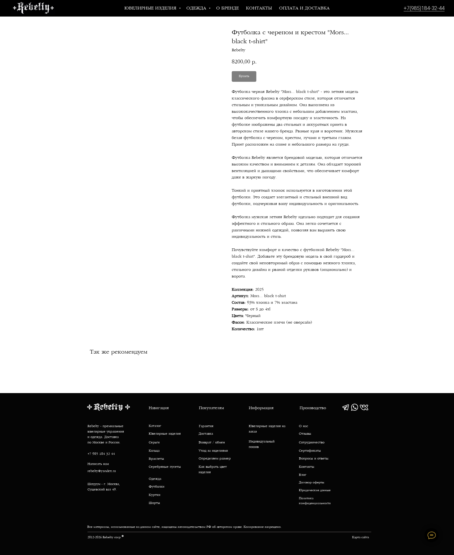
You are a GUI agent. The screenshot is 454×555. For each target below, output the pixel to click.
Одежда (197, 8)
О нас (303, 426)
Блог (302, 475)
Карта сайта (360, 537)
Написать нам (98, 464)
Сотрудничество (311, 442)
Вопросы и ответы (313, 458)
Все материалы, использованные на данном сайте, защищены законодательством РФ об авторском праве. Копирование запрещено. (184, 527)
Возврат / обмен (212, 442)
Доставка (206, 434)
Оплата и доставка (304, 8)
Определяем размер (215, 458)
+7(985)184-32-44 (424, 8)
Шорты (154, 503)
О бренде (227, 8)
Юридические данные (315, 490)
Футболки (156, 487)
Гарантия (206, 426)
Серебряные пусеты (165, 467)
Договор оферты (311, 482)
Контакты (259, 8)
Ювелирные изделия (151, 8)
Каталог (155, 426)
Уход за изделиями (213, 451)
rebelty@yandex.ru (101, 471)
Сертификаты (310, 451)
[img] (345, 407)
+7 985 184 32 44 (101, 454)
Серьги (154, 442)
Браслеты (156, 459)
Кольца (154, 451)
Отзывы (305, 434)
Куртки (154, 495)
